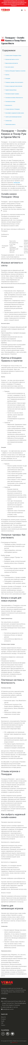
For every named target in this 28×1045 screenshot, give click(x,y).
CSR (2, 1023)
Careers (3, 1025)
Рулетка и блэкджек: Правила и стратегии (15, 70)
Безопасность (8, 105)
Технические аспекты (10, 124)
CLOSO (19, 1042)
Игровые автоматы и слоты (12, 59)
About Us (3, 1017)
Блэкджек (7, 78)
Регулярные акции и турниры (12, 93)
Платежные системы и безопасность (14, 97)
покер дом (16, 182)
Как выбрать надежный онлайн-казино (14, 113)
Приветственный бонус (10, 90)
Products (3, 1019)
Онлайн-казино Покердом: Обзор (13, 55)
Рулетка (7, 74)
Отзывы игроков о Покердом (12, 109)
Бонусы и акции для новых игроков (13, 86)
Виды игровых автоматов (11, 63)
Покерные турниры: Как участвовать (14, 82)
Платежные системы (10, 101)
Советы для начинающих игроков (13, 116)
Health (2, 1021)
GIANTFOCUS (15, 1042)
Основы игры (8, 120)
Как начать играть (9, 67)
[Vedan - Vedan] (5, 10)
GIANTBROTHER (21, 1042)
